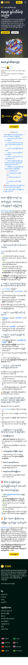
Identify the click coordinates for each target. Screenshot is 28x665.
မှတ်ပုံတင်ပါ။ (5, 32)
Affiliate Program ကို (6, 611)
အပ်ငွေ (2, 599)
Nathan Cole (11, 67)
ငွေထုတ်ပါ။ (3, 602)
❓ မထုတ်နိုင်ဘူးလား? (12, 171)
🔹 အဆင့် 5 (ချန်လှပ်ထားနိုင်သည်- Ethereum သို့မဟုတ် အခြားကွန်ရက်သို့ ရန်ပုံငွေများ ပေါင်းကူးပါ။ (14, 162)
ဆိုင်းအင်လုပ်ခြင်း (5, 613)
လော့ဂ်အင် (15, 32)
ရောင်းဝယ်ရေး (4, 629)
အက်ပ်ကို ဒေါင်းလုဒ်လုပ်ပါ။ (7, 618)
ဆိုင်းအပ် (19, 2)
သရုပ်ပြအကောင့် (5, 624)
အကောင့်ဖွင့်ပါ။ (14, 126)
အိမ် (2, 7)
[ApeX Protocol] (5, 2)
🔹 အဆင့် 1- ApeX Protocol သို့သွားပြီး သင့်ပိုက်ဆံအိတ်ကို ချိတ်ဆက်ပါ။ (14, 144)
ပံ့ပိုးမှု (2, 626)
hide (16, 132)
